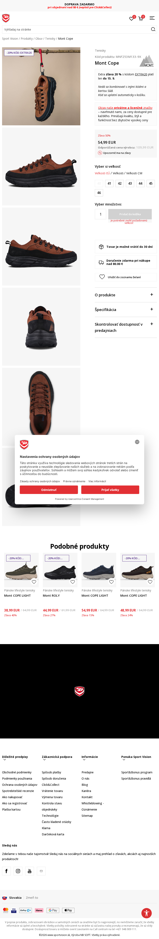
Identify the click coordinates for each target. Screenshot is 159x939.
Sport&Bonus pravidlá (136, 778)
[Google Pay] (53, 910)
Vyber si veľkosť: (108, 166)
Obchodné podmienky (16, 772)
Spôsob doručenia (54, 778)
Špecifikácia (105, 309)
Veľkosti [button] (118, 173)
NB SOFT (85, 935)
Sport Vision (10, 38)
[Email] (41, 871)
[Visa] (13, 910)
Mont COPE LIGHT (17, 595)
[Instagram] (18, 871)
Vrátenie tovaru (52, 791)
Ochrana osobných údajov (19, 785)
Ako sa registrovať (14, 803)
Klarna (46, 828)
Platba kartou (11, 809)
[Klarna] (39, 910)
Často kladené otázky (56, 822)
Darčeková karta (53, 834)
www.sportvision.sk (58, 935)
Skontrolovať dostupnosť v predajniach (119, 327)
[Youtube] (29, 871)
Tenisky (50, 38)
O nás (85, 778)
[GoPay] (25, 910)
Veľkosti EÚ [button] (102, 173)
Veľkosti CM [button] (134, 173)
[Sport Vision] (6, 18)
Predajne (88, 772)
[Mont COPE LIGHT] (21, 570)
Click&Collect (50, 785)
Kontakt (87, 797)
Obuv (38, 38)
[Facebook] (6, 871)
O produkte (105, 294)
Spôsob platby (51, 772)
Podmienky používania (17, 778)
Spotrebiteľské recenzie (18, 791)
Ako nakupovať (12, 797)
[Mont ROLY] (60, 570)
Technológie (50, 816)
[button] (79, 29)
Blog (85, 785)
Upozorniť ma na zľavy (117, 153)
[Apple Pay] (68, 910)
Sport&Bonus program (136, 772)
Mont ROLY (51, 595)
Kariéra (86, 791)
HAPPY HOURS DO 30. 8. (79, 4)
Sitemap (87, 816)
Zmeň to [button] (32, 897)
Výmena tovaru (52, 797)
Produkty (27, 38)
